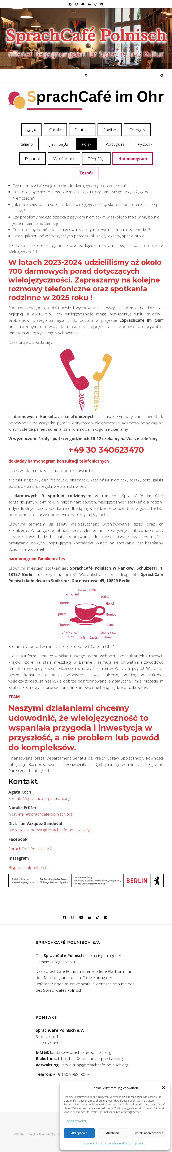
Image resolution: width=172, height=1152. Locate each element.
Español (32, 158)
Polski (87, 144)
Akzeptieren (79, 1133)
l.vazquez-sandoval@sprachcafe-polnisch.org (49, 830)
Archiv (51, 1134)
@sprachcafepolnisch (28, 867)
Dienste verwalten (76, 1121)
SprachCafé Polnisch (86, 35)
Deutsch (82, 129)
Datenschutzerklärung (117, 1143)
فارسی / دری (57, 144)
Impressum (138, 1143)
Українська (63, 158)
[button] (164, 1088)
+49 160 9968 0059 (71, 1074)
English (109, 129)
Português (115, 144)
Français (137, 129)
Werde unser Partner (29, 1134)
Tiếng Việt (96, 158)
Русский (145, 144)
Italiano (26, 144)
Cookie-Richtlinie (93, 1143)
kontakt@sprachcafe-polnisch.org (39, 798)
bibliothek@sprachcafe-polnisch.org (90, 1058)
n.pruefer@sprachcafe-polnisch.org (40, 814)
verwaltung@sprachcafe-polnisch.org (94, 1065)
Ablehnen (112, 1133)
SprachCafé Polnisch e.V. (30, 848)
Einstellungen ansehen (148, 1133)
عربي (31, 129)
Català (55, 129)
